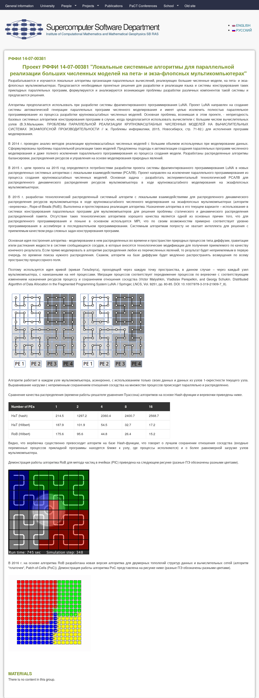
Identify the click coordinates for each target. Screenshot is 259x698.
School (167, 5)
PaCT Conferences (143, 5)
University (47, 5)
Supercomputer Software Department (102, 26)
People (65, 5)
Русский (243, 30)
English (243, 25)
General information (19, 5)
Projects (86, 5)
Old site (190, 5)
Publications (114, 5)
